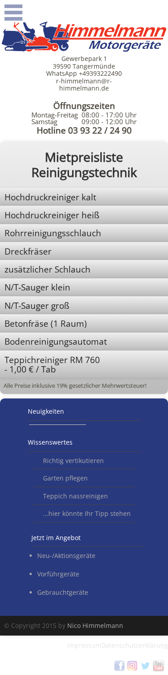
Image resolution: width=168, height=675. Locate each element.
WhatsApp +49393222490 (84, 73)
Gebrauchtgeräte (62, 592)
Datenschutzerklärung (134, 645)
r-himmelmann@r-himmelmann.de (84, 84)
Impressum (84, 645)
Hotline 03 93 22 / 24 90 (84, 130)
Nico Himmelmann (95, 625)
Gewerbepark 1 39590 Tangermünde (84, 62)
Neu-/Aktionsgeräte (66, 555)
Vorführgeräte (58, 574)
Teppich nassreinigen (75, 496)
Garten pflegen (65, 478)
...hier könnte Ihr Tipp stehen (87, 513)
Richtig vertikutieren (73, 460)
